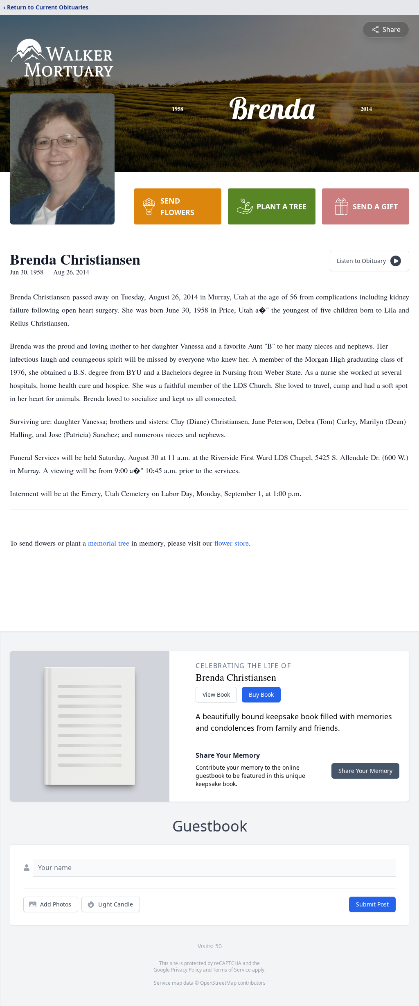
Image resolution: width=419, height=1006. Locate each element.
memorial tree (108, 543)
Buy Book (261, 694)
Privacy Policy (186, 969)
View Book (216, 694)
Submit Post (372, 904)
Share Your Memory (365, 771)
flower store (231, 543)
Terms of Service (232, 969)
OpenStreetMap (218, 982)
